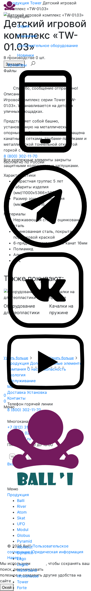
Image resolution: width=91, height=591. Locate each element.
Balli (21, 500)
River (21, 506)
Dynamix (25, 552)
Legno (22, 564)
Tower (22, 581)
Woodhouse (28, 576)
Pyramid (24, 541)
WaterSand (27, 570)
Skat (21, 517)
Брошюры (17, 64)
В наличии (27, 35)
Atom (22, 512)
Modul (22, 529)
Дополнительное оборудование (47, 45)
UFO (21, 523)
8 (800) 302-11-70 (20, 156)
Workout (25, 547)
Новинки (25, 55)
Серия (23, 26)
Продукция (18, 494)
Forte (22, 587)
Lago (21, 558)
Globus (23, 535)
